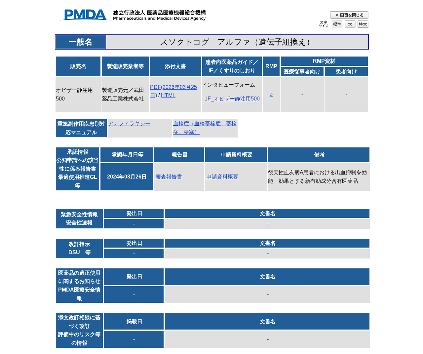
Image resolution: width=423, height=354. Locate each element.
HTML (168, 95)
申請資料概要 (221, 176)
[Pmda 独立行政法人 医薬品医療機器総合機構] (132, 16)
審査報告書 (168, 176)
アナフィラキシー (129, 123)
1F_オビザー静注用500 (232, 98)
